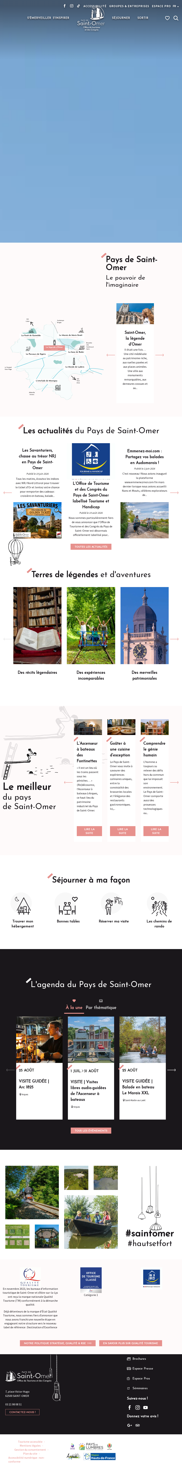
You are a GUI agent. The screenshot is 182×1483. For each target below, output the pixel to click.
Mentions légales (30, 1445)
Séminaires (140, 1388)
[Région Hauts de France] (100, 1456)
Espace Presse (142, 1368)
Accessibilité (95, 6)
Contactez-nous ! (22, 1412)
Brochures (139, 1359)
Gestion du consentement (30, 1449)
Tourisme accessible (30, 1441)
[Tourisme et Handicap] (151, 1278)
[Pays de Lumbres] (91, 1446)
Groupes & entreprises (129, 6)
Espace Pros (141, 1378)
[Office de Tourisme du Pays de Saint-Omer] (91, 18)
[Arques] (73, 1456)
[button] (176, 18)
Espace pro (161, 6)
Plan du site (30, 1453)
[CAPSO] (72, 1446)
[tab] (74, 1005)
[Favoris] (167, 18)
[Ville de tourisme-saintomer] (109, 1446)
